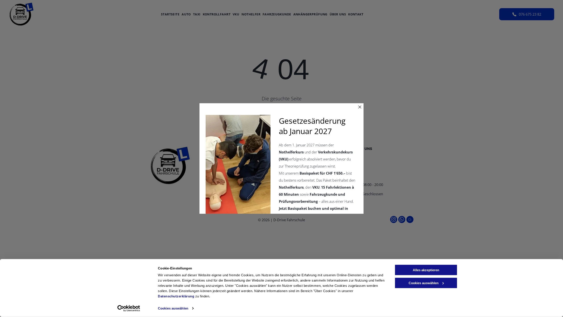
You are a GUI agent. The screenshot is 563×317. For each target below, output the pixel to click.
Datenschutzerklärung (176, 296)
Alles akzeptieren (426, 270)
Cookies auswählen (173, 308)
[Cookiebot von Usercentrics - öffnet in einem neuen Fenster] (129, 308)
